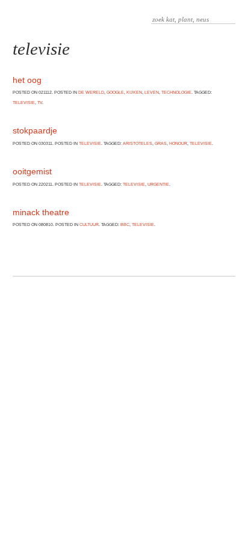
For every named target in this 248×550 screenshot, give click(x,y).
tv (39, 102)
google (115, 92)
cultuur (89, 224)
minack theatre (41, 212)
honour (178, 143)
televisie (24, 102)
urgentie (158, 184)
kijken (134, 92)
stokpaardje (35, 130)
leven (151, 92)
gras (161, 143)
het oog (27, 80)
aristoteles (137, 143)
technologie (176, 92)
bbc (124, 224)
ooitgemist (32, 171)
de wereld (91, 92)
